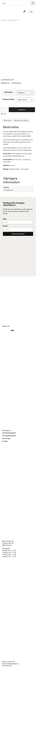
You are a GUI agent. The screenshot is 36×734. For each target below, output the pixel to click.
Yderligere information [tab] (21, 120)
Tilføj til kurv (22, 110)
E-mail (5, 226)
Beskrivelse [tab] (7, 120)
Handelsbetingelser (9, 433)
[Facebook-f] (8, 330)
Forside (3, 20)
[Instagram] (4, 330)
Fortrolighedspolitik (9, 436)
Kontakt (5, 441)
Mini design (6, 438)
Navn (4, 219)
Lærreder (9, 20)
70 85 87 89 (11, 661)
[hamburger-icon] (31, 11)
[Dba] (12, 330)
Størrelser (8, 92)
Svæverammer (8, 99)
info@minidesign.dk (12, 663)
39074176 (8, 665)
